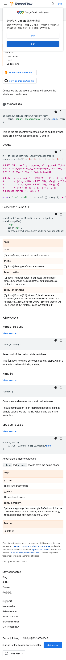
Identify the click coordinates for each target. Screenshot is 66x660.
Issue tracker (9, 606)
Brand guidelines (11, 621)
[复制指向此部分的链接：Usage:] (14, 145)
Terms (6, 638)
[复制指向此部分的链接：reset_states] (27, 327)
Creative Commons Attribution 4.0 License (31, 546)
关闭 (33, 36)
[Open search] (53, 4)
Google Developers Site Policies (24, 553)
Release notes (10, 611)
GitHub (6, 582)
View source (9, 333)
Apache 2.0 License (41, 549)
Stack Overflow (10, 616)
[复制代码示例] (60, 111)
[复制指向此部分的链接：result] (16, 374)
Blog (5, 577)
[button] (33, 104)
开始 (33, 44)
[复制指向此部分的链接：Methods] (21, 318)
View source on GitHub (21, 80)
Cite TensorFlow (11, 626)
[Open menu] (5, 4)
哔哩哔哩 (7, 592)
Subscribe (52, 645)
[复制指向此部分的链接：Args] (12, 242)
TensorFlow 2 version (20, 72)
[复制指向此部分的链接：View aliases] (25, 104)
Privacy (16, 638)
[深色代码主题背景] (55, 111)
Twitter (6, 587)
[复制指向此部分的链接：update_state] (26, 425)
